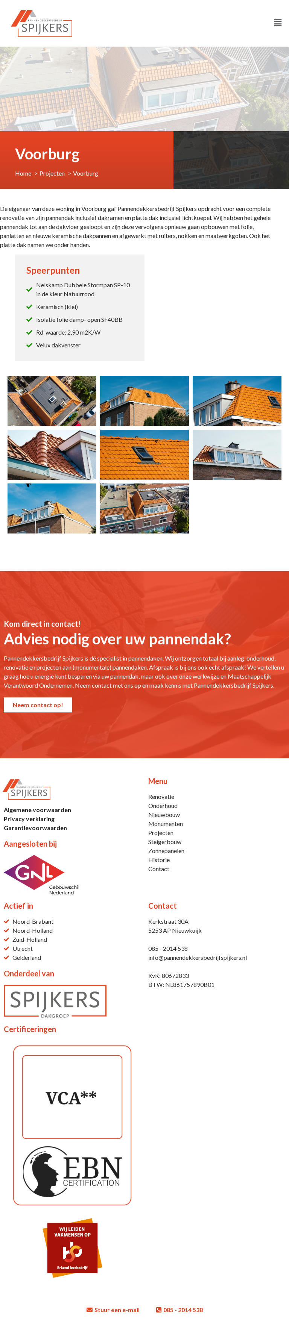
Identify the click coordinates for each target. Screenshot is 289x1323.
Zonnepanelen (166, 850)
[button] (214, 23)
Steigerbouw (164, 841)
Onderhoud (163, 805)
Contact (158, 868)
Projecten (160, 832)
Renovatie (161, 796)
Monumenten (165, 823)
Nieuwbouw (164, 814)
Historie (159, 859)
